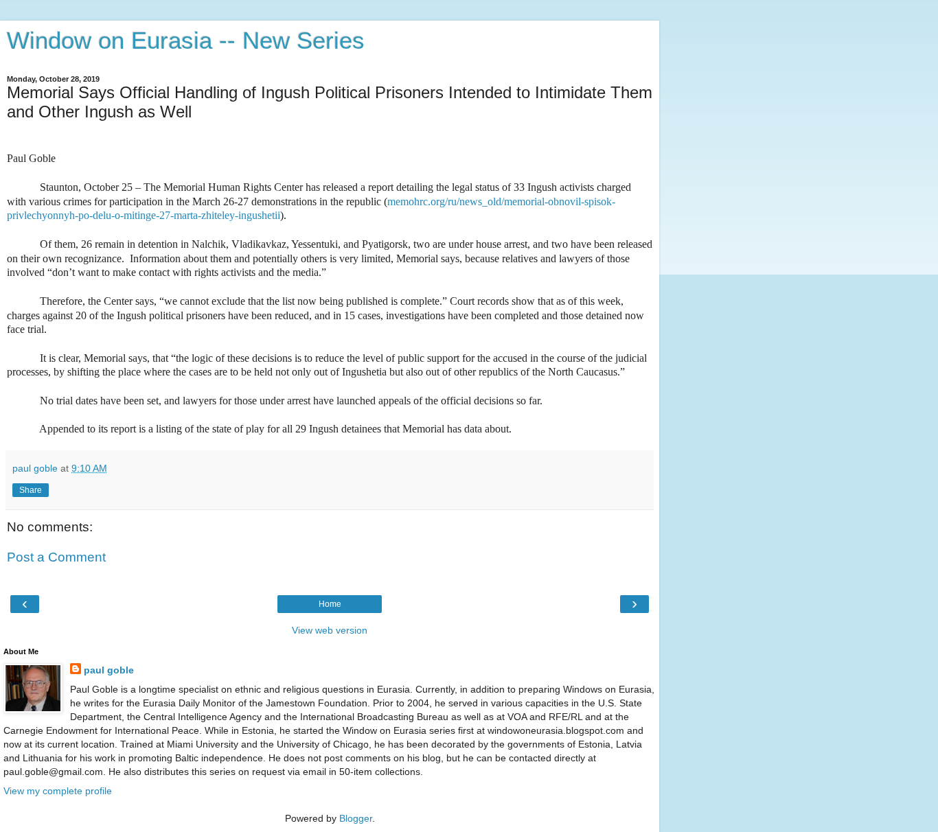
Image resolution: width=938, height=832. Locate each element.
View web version (329, 630)
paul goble (109, 670)
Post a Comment (56, 557)
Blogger (355, 818)
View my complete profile (57, 790)
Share (30, 490)
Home (330, 604)
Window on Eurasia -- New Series (186, 40)
